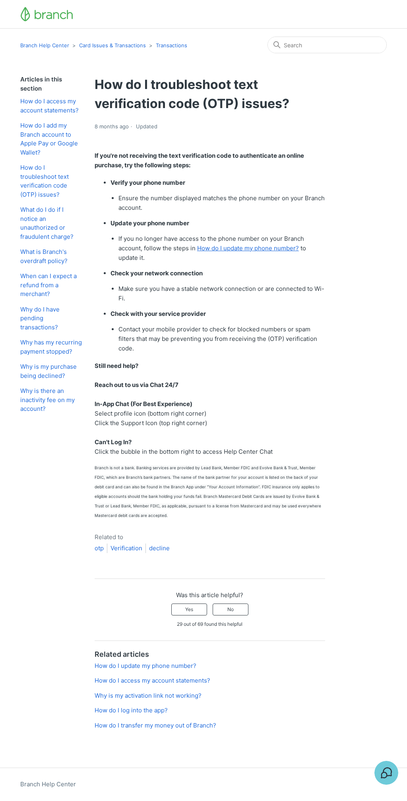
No (230, 609)
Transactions (171, 45)
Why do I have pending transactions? (40, 318)
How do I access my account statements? (49, 105)
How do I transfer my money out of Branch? (155, 725)
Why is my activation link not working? (148, 695)
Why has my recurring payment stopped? (51, 347)
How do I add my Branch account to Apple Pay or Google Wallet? (49, 139)
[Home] (46, 14)
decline (159, 548)
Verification (126, 548)
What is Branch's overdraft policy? (44, 256)
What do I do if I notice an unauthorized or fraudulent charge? (47, 223)
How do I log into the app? (131, 710)
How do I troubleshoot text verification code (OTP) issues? (44, 181)
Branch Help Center (44, 45)
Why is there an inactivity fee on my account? (47, 399)
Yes (189, 609)
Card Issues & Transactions (112, 45)
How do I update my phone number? (248, 248)
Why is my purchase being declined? (48, 371)
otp (99, 548)
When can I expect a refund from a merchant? (48, 285)
